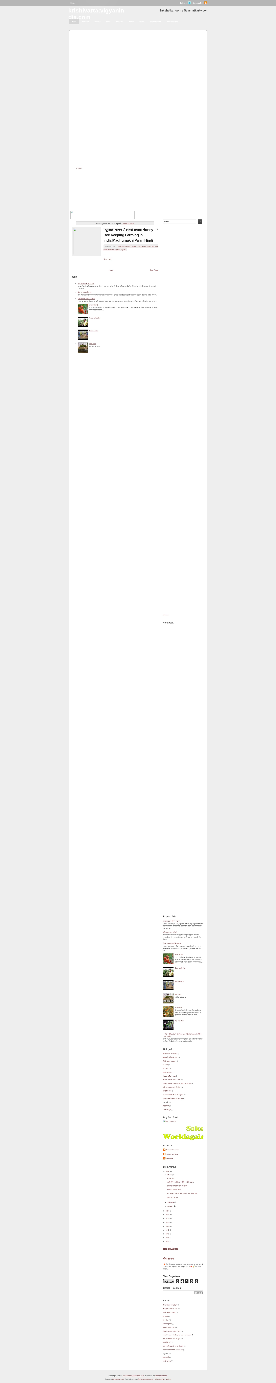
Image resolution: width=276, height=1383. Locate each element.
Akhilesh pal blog (172, 1154)
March (169, 1175)
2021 (167, 1222)
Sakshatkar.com (161, 1375)
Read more (107, 259)
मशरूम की (166, 1106)
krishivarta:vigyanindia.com (133, 1375)
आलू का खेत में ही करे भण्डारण (86, 283)
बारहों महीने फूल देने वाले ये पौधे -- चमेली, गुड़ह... (180, 1182)
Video (108, 21)
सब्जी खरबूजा (167, 1109)
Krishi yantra (93, 331)
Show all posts (128, 223)
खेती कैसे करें (166, 1091)
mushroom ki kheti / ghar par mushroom (177, 1083)
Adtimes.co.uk (160, 1379)
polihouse (92, 343)
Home (72, 3)
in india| (121, 246)
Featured (119, 21)
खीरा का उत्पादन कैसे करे (85, 292)
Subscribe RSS (198, 3)
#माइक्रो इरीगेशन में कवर (170, 1057)
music (141, 21)
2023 (167, 1214)
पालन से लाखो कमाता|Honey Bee (173, 1098)
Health (131, 21)
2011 (167, 1237)
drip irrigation (179, 1021)
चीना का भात (170, 1178)
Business (85, 21)
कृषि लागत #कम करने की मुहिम (171, 1087)
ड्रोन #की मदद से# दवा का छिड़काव (173, 1094)
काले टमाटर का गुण (172, 1197)
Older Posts (154, 270)
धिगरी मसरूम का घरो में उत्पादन (86, 298)
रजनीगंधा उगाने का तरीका (174, 1189)
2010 (167, 1241)
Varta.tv (168, 1379)
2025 (167, 1171)
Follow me (183, 3)
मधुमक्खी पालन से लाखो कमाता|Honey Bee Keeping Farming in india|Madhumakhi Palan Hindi (128, 235)
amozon (79, 168)
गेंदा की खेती (178, 1007)
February (170, 1202)
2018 (167, 1234)
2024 (167, 1211)
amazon (166, 615)
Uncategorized (172, 21)
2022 (167, 1218)
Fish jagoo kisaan (169, 1061)
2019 (167, 1230)
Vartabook (169, 1158)
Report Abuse (170, 1248)
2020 (167, 1226)
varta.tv (97, 21)
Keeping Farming (130, 246)
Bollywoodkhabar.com (145, 1379)
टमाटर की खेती (93, 305)
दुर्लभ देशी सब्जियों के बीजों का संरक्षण (177, 1186)
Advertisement (155, 21)
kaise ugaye (167, 1072)
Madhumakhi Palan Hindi (145, 246)
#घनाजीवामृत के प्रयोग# (170, 1053)
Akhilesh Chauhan (172, 1150)
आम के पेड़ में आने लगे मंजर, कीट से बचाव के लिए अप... (182, 1193)
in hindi (165, 1065)
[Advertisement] (138, 44)
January (170, 1206)
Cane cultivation (94, 318)
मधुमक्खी (123, 249)
